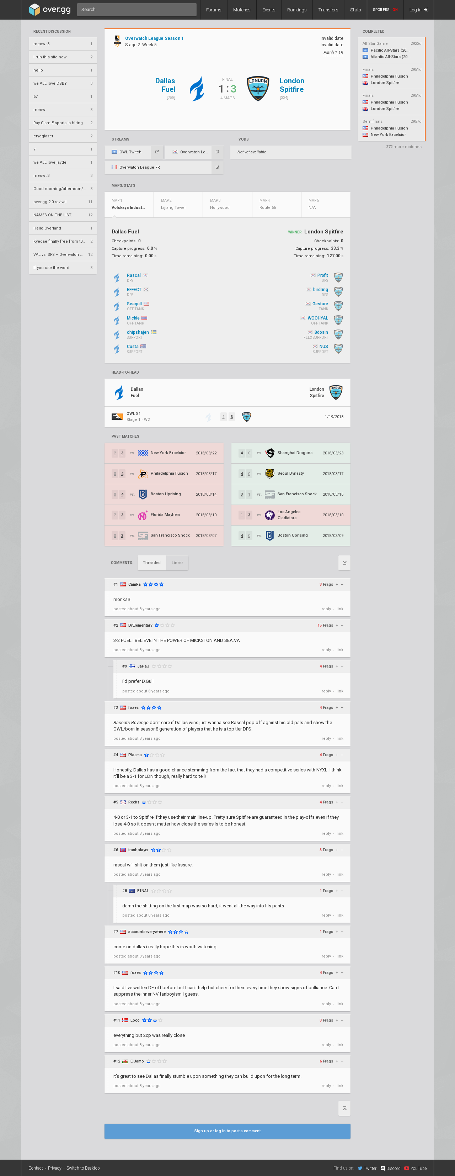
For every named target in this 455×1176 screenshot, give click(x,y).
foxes (133, 707)
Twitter (370, 1168)
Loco (135, 1020)
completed (374, 31)
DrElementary (140, 625)
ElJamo (137, 1061)
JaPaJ (143, 666)
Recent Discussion (52, 31)
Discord (393, 1168)
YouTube (419, 1168)
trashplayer (138, 850)
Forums (213, 9)
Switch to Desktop (83, 1168)
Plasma (135, 755)
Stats (355, 9)
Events (268, 9)
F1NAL (143, 890)
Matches (242, 9)
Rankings (297, 9)
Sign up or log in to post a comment (227, 1131)
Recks (133, 802)
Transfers (328, 9)
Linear (177, 562)
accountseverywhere (147, 931)
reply (326, 609)
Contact (35, 1168)
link (340, 609)
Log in (416, 9)
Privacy (54, 1168)
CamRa (134, 584)
